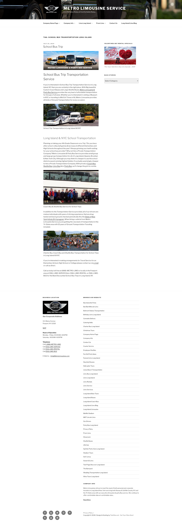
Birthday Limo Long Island (92, 314)
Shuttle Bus (47, 166)
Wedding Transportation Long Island (95, 472)
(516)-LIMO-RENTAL (53, 349)
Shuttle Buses (88, 441)
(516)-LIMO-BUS (51, 351)
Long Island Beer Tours (91, 393)
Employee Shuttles (89, 350)
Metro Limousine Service (94, 8)
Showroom (87, 437)
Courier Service (88, 346)
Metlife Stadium (88, 413)
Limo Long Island (85, 23)
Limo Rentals (87, 382)
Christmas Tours (88, 330)
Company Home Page (50, 23)
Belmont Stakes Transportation (93, 311)
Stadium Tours (88, 453)
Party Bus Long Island (90, 425)
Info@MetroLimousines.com (60, 356)
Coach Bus (91, 164)
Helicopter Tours (88, 366)
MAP (44, 328)
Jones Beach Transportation (92, 370)
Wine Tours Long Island (91, 476)
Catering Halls (88, 322)
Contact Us (113, 23)
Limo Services (88, 389)
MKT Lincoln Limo (89, 417)
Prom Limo (100, 23)
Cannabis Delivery (89, 318)
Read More (87, 500)
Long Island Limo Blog (129, 23)
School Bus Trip (53, 46)
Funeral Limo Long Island (91, 358)
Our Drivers (87, 421)
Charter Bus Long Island (91, 326)
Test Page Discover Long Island (93, 465)
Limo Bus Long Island (90, 374)
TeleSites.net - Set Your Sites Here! (121, 515)
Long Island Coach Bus (91, 401)
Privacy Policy (88, 429)
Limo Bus (56, 166)
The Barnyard (87, 468)
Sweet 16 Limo (88, 461)
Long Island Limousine (90, 409)
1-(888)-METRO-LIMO (53, 344)
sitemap (86, 445)
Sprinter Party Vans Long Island (93, 449)
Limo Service (87, 386)
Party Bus (68, 166)
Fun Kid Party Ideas (89, 354)
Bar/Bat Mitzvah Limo (90, 307)
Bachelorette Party (89, 303)
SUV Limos (87, 457)
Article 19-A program (55, 219)
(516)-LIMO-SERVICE (53, 347)
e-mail (96, 263)
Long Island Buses (89, 397)
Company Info (68, 23)
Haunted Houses (88, 362)
